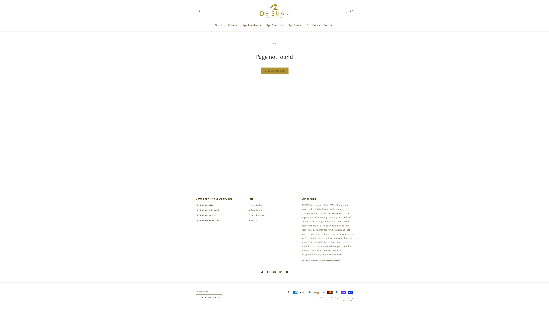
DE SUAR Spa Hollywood (207, 210)
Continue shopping (274, 70)
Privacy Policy (255, 205)
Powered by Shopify (346, 298)
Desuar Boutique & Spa (331, 298)
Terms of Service (256, 215)
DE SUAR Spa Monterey (207, 215)
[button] (199, 11)
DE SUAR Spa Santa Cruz (207, 220)
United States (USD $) (207, 297)
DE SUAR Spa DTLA (205, 205)
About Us (253, 220)
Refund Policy (255, 210)
